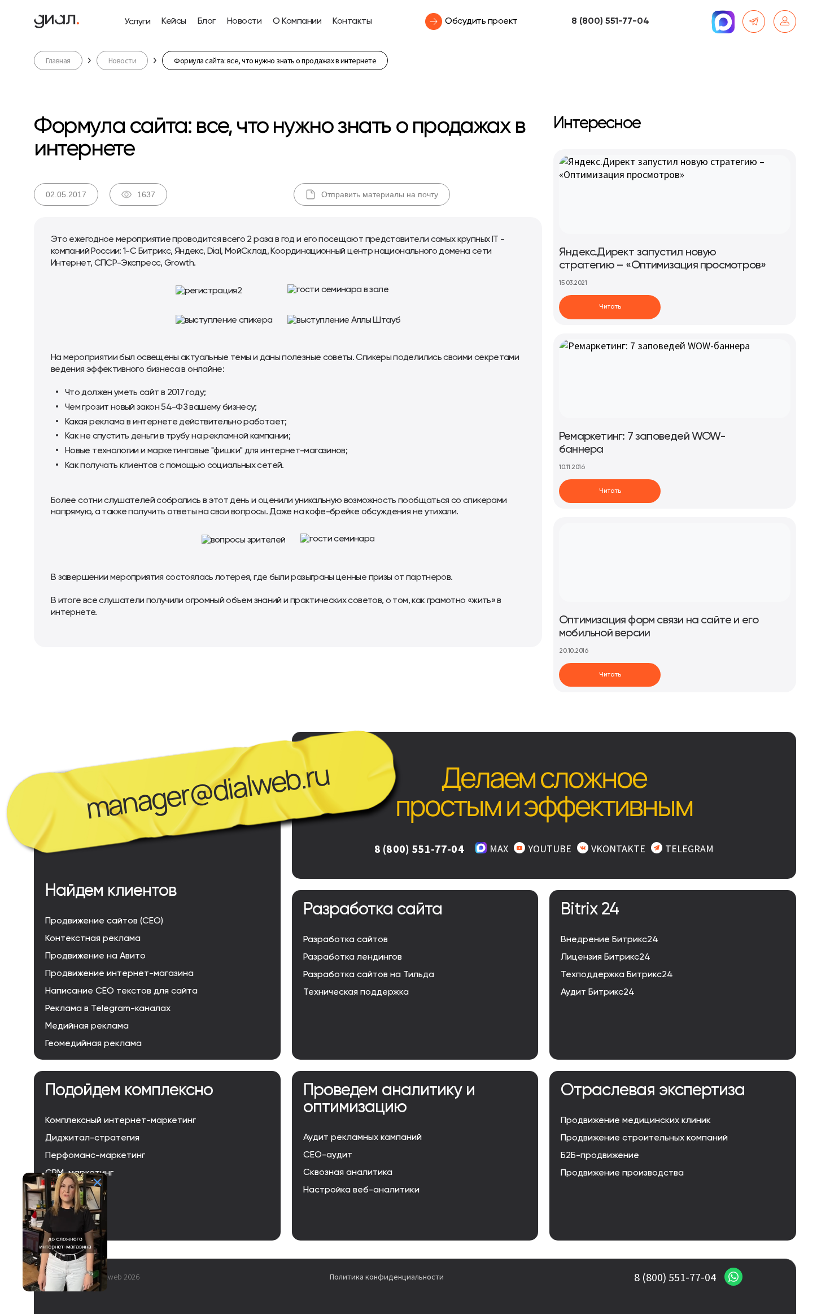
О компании (297, 21)
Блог (207, 21)
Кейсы (173, 21)
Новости (244, 21)
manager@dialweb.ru (207, 791)
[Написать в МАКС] (722, 21)
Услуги (137, 22)
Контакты (352, 21)
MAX (499, 848)
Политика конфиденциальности (387, 1277)
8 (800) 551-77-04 (610, 21)
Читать (610, 306)
